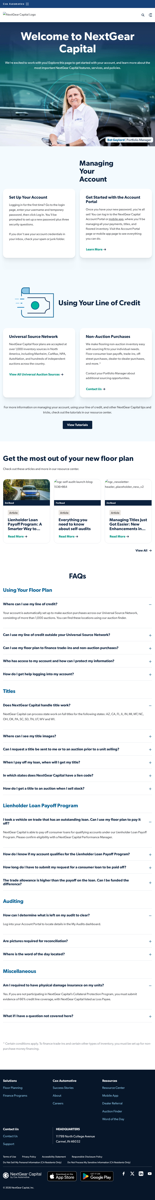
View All (142, 550)
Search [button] (140, 15)
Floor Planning (12, 1088)
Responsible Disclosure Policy (87, 1156)
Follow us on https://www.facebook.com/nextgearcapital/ (123, 1173)
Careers (58, 1103)
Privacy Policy (29, 1156)
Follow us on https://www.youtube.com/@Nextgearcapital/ (149, 1173)
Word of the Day (113, 1119)
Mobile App (110, 1095)
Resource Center (113, 1088)
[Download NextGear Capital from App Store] (62, 1177)
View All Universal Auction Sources (34, 374)
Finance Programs (15, 1095)
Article (13, 513)
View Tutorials (77, 425)
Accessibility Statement (54, 1156)
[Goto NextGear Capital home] (22, 1175)
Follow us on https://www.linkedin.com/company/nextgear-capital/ (141, 1173)
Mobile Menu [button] (150, 15)
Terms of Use (9, 1156)
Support (8, 1144)
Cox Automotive (13, 4)
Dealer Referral (112, 1103)
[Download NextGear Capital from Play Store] (97, 1177)
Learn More (94, 249)
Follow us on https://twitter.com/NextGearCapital (132, 1173)
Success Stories (63, 1088)
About (57, 1095)
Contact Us (94, 389)
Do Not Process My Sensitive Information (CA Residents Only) (98, 1162)
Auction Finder (112, 1111)
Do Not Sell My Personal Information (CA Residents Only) (32, 1162)
